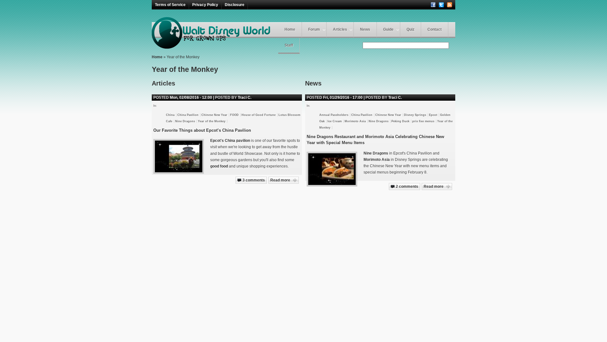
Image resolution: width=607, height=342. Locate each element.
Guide (388, 29)
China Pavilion (361, 115)
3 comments (253, 180)
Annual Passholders (333, 115)
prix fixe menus (423, 121)
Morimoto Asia (355, 121)
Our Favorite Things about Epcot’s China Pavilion (202, 130)
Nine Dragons (379, 121)
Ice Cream (335, 121)
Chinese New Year (388, 115)
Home (290, 29)
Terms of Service (170, 5)
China (170, 115)
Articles (340, 29)
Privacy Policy (205, 5)
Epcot (433, 115)
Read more (434, 186)
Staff (289, 45)
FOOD (234, 115)
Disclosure (234, 5)
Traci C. (395, 97)
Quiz (410, 29)
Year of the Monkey (211, 121)
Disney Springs (415, 115)
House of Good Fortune (259, 115)
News (365, 29)
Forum (314, 29)
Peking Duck (400, 121)
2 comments (407, 186)
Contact (434, 29)
